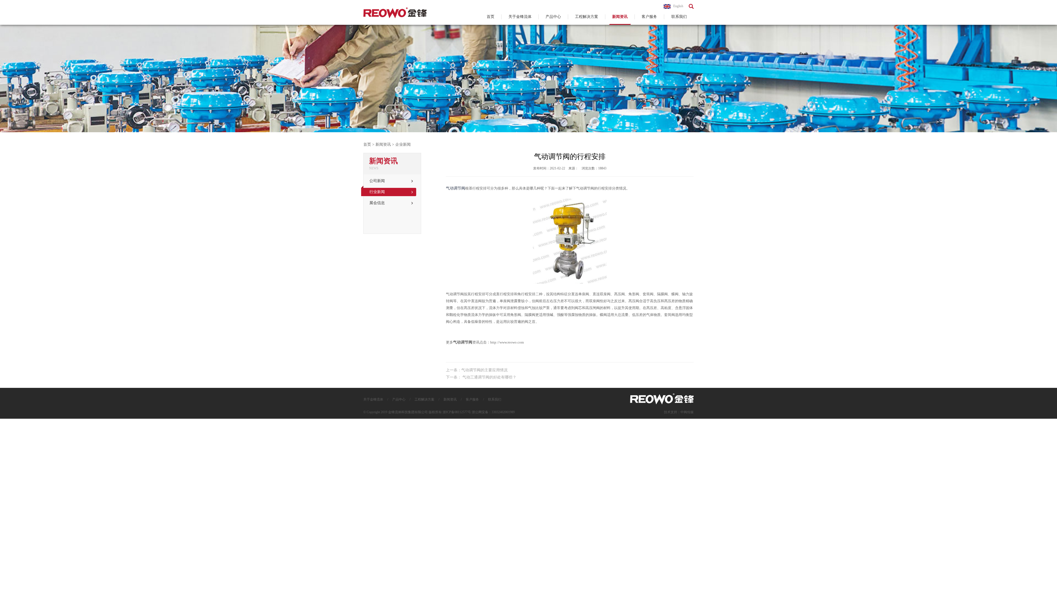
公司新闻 (377, 181)
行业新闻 (377, 192)
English (678, 6)
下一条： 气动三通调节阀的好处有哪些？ (481, 377)
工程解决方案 (586, 17)
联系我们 (679, 17)
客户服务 (649, 17)
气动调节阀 (455, 188)
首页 (490, 17)
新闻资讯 (620, 17)
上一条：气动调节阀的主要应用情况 (477, 370)
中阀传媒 (687, 412)
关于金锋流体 (520, 17)
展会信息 (377, 203)
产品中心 (553, 17)
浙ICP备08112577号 (457, 412)
